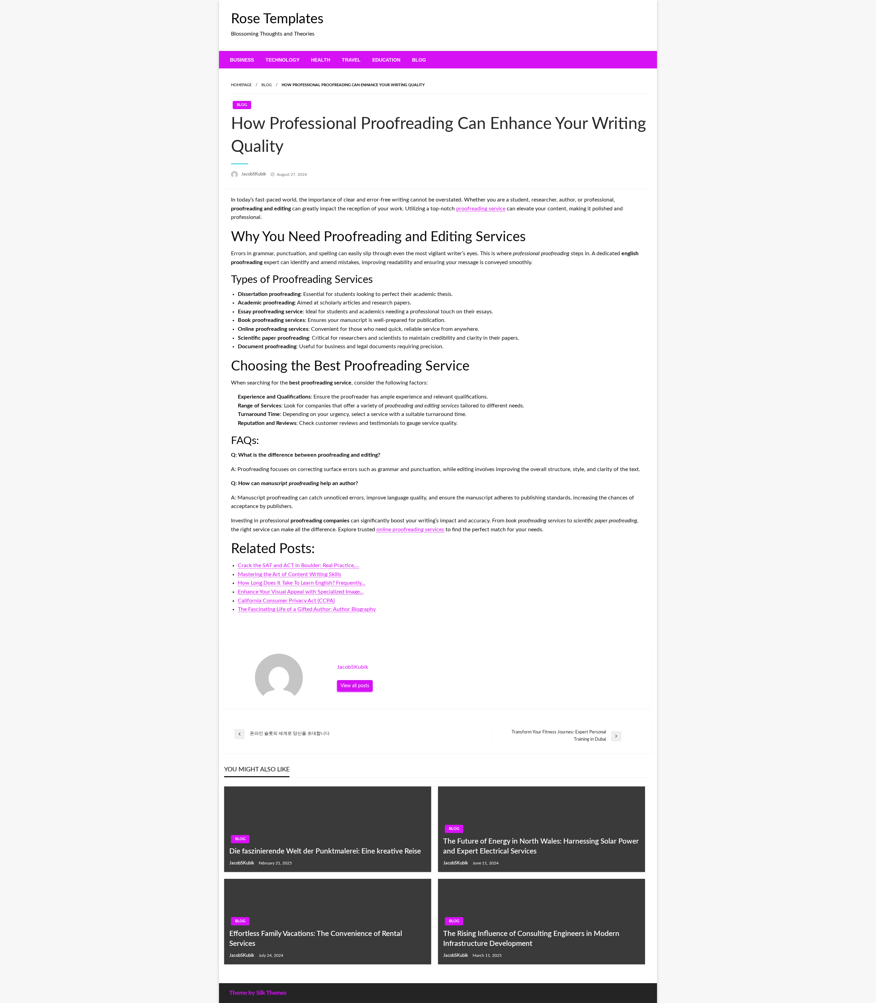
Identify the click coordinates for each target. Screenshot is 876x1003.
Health (320, 60)
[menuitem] (242, 59)
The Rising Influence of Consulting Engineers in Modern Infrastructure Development (531, 938)
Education (386, 60)
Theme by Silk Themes (257, 993)
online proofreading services (410, 529)
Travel (351, 60)
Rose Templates (277, 19)
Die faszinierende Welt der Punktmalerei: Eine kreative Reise (325, 851)
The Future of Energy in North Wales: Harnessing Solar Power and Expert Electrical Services (541, 846)
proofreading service (480, 208)
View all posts (354, 685)
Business (242, 60)
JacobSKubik (254, 174)
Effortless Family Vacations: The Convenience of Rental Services (315, 938)
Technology (282, 60)
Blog (419, 60)
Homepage (241, 85)
